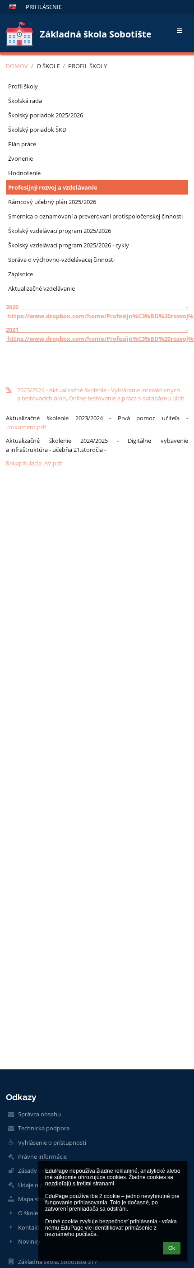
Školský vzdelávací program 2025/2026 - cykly (68, 245)
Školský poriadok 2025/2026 (45, 115)
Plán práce (22, 144)
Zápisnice (20, 274)
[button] (12, 6)
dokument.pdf (26, 427)
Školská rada (25, 101)
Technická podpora (43, 1128)
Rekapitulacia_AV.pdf (34, 463)
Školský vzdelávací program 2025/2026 (59, 231)
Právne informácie (42, 1156)
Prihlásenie (44, 7)
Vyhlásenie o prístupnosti (52, 1142)
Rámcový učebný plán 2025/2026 (52, 202)
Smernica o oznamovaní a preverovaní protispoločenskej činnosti (95, 216)
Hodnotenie (24, 173)
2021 (12, 329)
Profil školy (87, 66)
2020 (12, 307)
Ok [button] (171, 1248)
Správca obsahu (39, 1114)
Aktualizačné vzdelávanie (41, 288)
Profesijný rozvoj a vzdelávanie (52, 187)
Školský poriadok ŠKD (37, 129)
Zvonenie (20, 158)
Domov (17, 66)
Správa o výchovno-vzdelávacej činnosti (61, 259)
